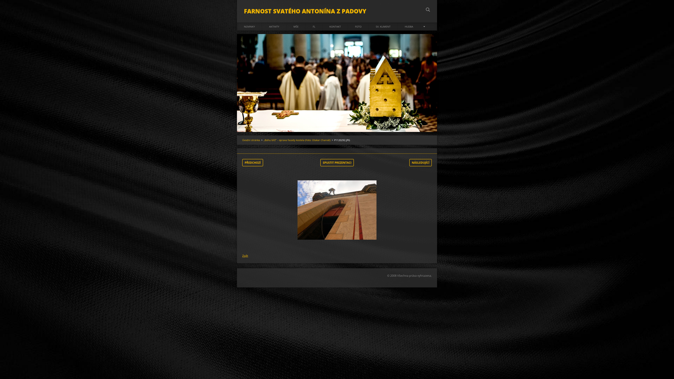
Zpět (245, 256)
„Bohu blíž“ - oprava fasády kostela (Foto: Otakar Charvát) (297, 140)
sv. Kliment (383, 26)
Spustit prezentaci (337, 163)
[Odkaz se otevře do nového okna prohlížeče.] (337, 210)
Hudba (409, 26)
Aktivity (274, 26)
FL (314, 26)
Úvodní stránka (251, 140)
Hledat (428, 10)
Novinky (249, 26)
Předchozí (253, 163)
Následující (420, 163)
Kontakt (335, 26)
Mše (296, 26)
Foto (358, 26)
